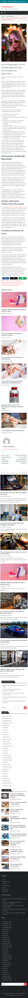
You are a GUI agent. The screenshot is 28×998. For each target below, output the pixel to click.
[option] (17, 1)
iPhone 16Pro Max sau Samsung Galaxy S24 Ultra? (13, 493)
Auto (4, 879)
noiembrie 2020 (7, 785)
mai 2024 (5, 732)
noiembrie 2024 (7, 718)
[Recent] (6, 790)
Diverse (5, 883)
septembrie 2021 (7, 767)
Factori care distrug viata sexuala (16, 810)
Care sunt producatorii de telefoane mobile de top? (18, 827)
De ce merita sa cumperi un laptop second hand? (18, 834)
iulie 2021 (5, 771)
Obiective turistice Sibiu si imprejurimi (18, 857)
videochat (16, 285)
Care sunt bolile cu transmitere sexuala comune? (11, 334)
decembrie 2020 (7, 783)
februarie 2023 (7, 755)
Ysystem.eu (7, 6)
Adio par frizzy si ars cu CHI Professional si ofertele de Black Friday (12, 406)
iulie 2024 (5, 727)
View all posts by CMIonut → (10, 449)
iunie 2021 (5, 773)
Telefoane (5, 891)
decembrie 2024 (7, 716)
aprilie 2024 (6, 734)
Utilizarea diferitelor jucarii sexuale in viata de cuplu (13, 310)
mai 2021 (5, 776)
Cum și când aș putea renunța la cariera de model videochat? (12, 382)
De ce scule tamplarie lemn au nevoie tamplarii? (17, 842)
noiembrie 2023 (7, 743)
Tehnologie (6, 889)
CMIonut (14, 77)
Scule (4, 887)
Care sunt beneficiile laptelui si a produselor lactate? (17, 795)
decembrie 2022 (7, 757)
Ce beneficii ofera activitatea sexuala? (16, 850)
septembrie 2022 (7, 760)
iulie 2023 (5, 748)
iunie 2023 (5, 750)
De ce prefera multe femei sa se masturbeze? (12, 358)
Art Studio (6, 280)
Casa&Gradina (6, 881)
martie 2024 (6, 737)
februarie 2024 (7, 739)
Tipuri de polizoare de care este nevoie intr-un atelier (13, 553)
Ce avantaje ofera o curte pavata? (16, 865)
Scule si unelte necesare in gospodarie (18, 803)
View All (24, 472)
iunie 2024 (5, 730)
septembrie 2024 (7, 723)
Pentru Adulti (6, 885)
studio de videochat (12, 282)
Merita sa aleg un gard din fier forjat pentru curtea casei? (12, 670)
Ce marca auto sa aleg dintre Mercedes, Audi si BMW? (13, 641)
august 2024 (6, 725)
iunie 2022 (5, 762)
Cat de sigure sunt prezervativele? (12, 430)
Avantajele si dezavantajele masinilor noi (18, 818)
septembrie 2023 (7, 746)
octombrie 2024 (7, 720)
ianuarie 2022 (6, 764)
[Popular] (3, 790)
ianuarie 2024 (6, 741)
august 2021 (6, 769)
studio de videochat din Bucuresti (17, 207)
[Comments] (9, 790)
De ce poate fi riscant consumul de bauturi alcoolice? (12, 612)
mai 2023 (5, 753)
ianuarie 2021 (6, 780)
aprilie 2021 (6, 778)
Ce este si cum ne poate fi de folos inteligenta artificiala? (12, 524)
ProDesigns (18, 995)
